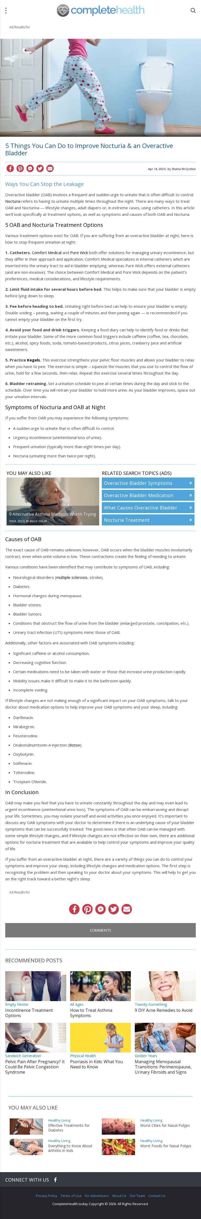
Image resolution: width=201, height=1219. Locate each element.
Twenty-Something (151, 1004)
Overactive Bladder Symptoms (138, 483)
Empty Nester (17, 1004)
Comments (100, 930)
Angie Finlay (38, 521)
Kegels (33, 360)
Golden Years (146, 1056)
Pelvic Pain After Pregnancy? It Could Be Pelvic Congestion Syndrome (35, 1067)
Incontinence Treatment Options (29, 1013)
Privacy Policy (46, 1195)
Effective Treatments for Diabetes (69, 1128)
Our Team (137, 1195)
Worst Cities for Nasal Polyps (165, 1125)
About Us (119, 1195)
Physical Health (83, 1056)
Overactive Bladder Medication (138, 495)
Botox (74, 745)
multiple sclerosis (71, 577)
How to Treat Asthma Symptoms (91, 1013)
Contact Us (156, 1195)
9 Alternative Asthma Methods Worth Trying (52, 514)
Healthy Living (59, 1120)
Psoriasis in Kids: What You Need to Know (96, 1064)
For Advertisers (97, 1195)
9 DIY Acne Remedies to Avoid (163, 1010)
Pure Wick (79, 252)
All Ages (76, 1004)
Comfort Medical (47, 252)
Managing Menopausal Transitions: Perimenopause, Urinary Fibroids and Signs (163, 1067)
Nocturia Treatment (127, 520)
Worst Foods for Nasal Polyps (165, 1146)
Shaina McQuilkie (184, 169)
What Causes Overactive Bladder (140, 507)
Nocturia (12, 201)
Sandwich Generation (23, 1056)
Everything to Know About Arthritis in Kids (70, 1148)
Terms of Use (71, 1195)
